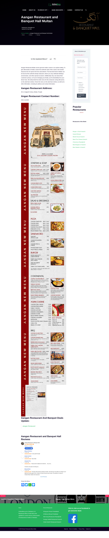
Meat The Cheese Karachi (80, 139)
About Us (32, 10)
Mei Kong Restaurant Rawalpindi (52, 516)
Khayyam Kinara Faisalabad (51, 511)
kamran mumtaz (28, 456)
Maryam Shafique (28, 451)
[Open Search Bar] (86, 10)
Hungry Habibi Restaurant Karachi (52, 519)
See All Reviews (43, 476)
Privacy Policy (82, 528)
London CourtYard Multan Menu (12, 499)
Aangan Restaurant (29, 426)
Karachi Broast (77, 134)
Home (24, 10)
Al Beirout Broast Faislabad (50, 514)
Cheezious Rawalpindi (79, 142)
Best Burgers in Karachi (79, 144)
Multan (27, 33)
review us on (28, 448)
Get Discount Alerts (81, 95)
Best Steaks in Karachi (79, 147)
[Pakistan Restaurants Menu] (54, 4)
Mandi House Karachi (79, 136)
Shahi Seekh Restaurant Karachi (52, 522)
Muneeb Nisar (28, 469)
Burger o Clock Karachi (79, 131)
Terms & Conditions (73, 528)
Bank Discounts (57, 10)
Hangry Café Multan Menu (65, 499)
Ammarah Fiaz (28, 461)
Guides (69, 10)
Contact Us (79, 10)
